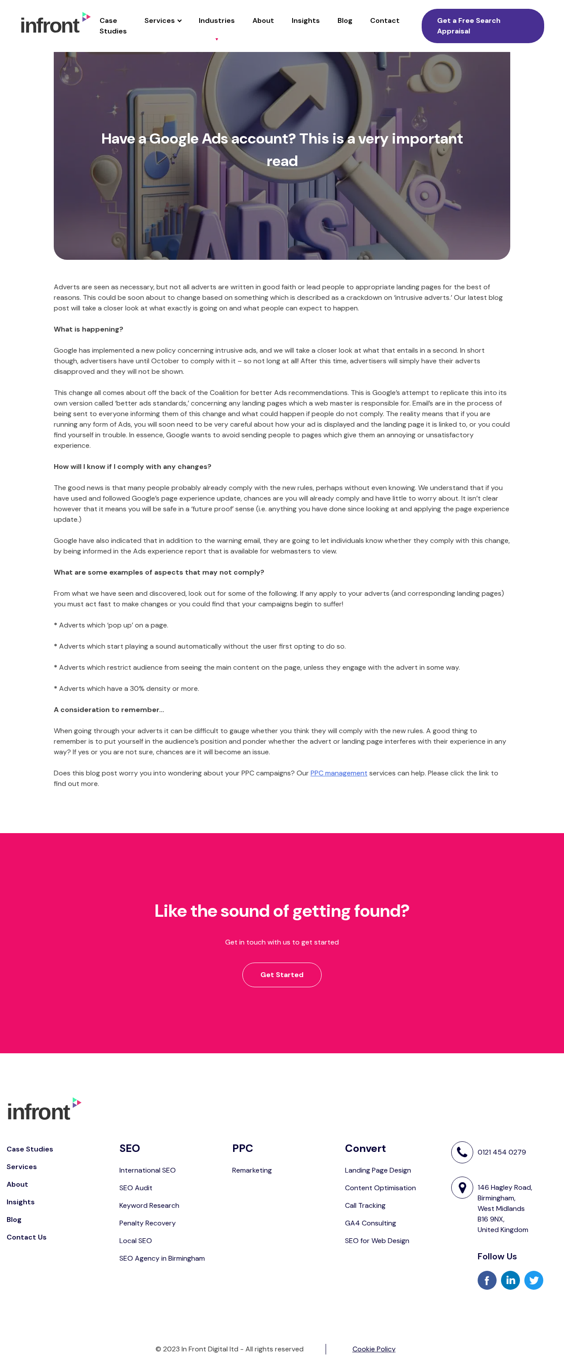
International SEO (147, 1170)
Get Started (282, 974)
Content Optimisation (380, 1187)
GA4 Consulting (370, 1223)
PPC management (339, 773)
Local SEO (135, 1240)
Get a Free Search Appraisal (469, 26)
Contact (385, 20)
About (263, 20)
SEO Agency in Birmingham (162, 1258)
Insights (306, 20)
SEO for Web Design (377, 1240)
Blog (345, 20)
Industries (217, 20)
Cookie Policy (374, 1349)
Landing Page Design (378, 1170)
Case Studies (113, 26)
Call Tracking (365, 1205)
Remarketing (252, 1170)
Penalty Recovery (147, 1223)
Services (160, 20)
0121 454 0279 (502, 1152)
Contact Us (27, 1237)
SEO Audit (135, 1187)
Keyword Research (149, 1205)
